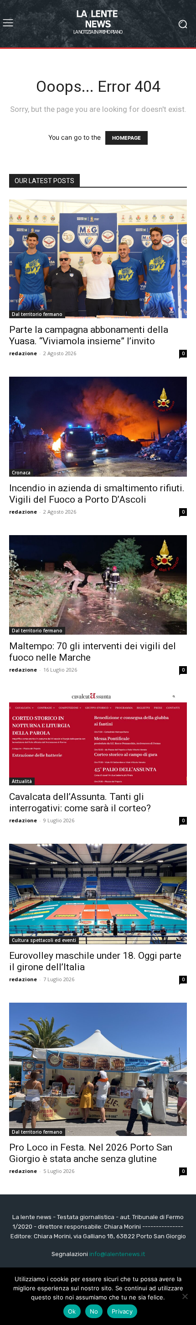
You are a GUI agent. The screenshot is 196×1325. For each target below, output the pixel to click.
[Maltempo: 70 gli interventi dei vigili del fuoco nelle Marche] (98, 584)
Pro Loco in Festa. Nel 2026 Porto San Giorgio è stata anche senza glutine (90, 1153)
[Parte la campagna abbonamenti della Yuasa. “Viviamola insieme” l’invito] (98, 259)
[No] (184, 1296)
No (94, 1311)
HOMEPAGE (126, 138)
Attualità (22, 781)
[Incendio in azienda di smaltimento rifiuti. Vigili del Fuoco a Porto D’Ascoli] (98, 427)
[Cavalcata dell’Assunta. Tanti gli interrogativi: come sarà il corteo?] (98, 739)
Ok (72, 1311)
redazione (23, 353)
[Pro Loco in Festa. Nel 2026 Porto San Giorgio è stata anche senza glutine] (98, 1069)
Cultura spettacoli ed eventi (44, 940)
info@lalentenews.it (117, 1254)
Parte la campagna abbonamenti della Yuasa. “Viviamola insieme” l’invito (88, 335)
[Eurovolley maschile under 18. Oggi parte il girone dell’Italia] (98, 894)
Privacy (122, 1311)
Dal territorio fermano (37, 314)
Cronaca (21, 472)
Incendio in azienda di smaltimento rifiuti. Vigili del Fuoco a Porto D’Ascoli (97, 494)
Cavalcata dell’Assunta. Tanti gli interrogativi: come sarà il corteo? (80, 802)
